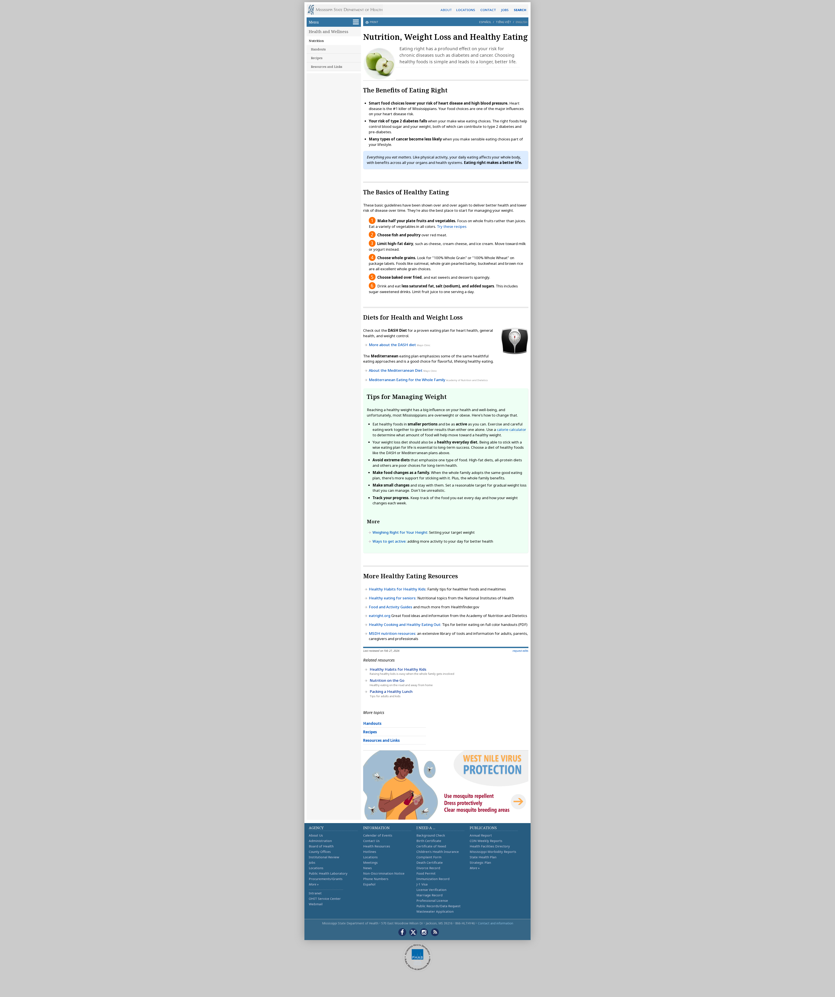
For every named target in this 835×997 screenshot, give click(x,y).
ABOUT (446, 10)
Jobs (312, 862)
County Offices (320, 851)
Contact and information (495, 923)
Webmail (315, 904)
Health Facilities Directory (490, 846)
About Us (316, 835)
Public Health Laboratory (328, 873)
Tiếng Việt (503, 22)
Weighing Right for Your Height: (400, 532)
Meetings (370, 862)
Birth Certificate (428, 841)
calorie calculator (511, 429)
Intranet (315, 893)
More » (314, 884)
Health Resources (376, 846)
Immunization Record (432, 879)
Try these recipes (451, 226)
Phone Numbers (375, 879)
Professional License (432, 900)
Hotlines (369, 851)
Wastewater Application (435, 911)
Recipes (316, 58)
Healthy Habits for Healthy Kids (397, 589)
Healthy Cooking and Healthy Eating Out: (405, 624)
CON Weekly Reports (486, 841)
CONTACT (488, 10)
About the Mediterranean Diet (396, 370)
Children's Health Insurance (437, 851)
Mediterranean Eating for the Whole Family (407, 379)
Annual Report (481, 835)
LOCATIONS (465, 10)
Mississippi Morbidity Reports (493, 851)
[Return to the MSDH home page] (347, 9)
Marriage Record (429, 895)
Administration (320, 841)
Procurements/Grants (325, 879)
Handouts (318, 49)
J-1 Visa (422, 884)
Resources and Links (326, 67)
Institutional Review (324, 857)
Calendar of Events (377, 835)
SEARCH (520, 10)
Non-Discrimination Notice (383, 873)
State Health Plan (483, 857)
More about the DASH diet (392, 344)
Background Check (430, 835)
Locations (316, 868)
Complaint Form (428, 857)
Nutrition (316, 40)
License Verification (431, 889)
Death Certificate (429, 862)
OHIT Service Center (325, 898)
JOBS (505, 10)
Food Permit (426, 873)
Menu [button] (314, 22)
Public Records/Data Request (438, 906)
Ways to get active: (389, 541)
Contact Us (371, 841)
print (374, 22)
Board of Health (321, 846)
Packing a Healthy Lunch (391, 691)
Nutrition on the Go (387, 680)
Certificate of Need (431, 846)
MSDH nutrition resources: (392, 633)
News (367, 868)
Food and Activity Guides (390, 606)
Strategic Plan (480, 862)
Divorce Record (428, 868)
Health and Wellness (328, 31)
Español (485, 22)
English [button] (521, 22)
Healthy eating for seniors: (393, 597)
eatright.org (379, 615)
